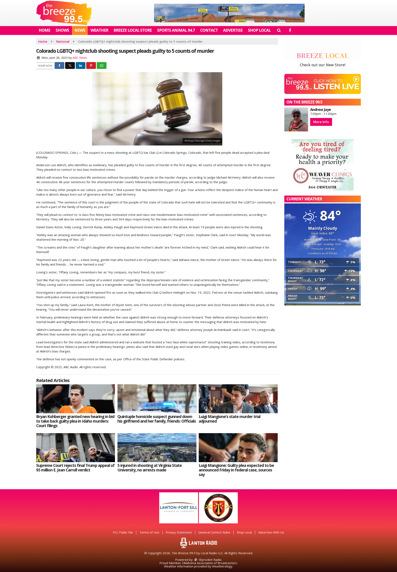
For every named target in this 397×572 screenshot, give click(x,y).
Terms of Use (149, 532)
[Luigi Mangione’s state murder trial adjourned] (238, 398)
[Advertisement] (229, 13)
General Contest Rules (214, 532)
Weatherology (222, 566)
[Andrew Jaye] (296, 119)
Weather (99, 30)
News (79, 30)
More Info (321, 122)
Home (44, 30)
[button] (279, 30)
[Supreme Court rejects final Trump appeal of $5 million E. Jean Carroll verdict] (75, 447)
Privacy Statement (179, 532)
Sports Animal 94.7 (176, 30)
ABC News (80, 58)
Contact (209, 30)
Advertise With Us (271, 532)
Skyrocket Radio (209, 560)
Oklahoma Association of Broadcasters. (210, 563)
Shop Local (259, 30)
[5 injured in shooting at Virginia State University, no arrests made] (156, 447)
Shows (62, 30)
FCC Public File (123, 532)
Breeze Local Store (133, 30)
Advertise (233, 30)
